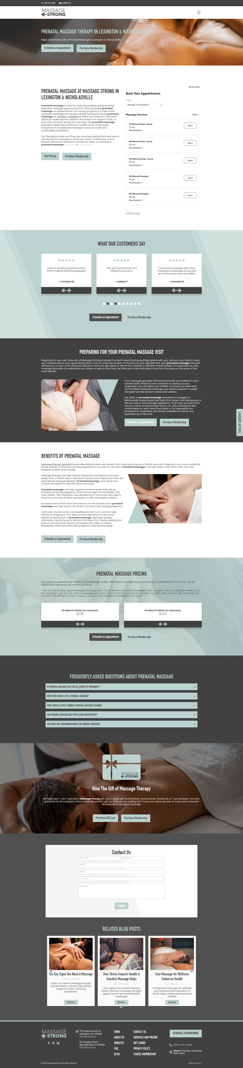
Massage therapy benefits (56, 464)
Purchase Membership (91, 48)
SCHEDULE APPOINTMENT (186, 1033)
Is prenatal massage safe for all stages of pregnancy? (73, 687)
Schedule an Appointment (57, 48)
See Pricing (50, 156)
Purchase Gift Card (105, 818)
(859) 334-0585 (49, 3)
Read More (71, 1002)
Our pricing (47, 582)
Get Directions (87, 1036)
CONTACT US (67, 3)
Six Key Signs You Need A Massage (71, 974)
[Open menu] (199, 12)
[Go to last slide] (51, 971)
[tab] (104, 303)
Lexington (69, 144)
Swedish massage (67, 116)
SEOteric (198, 1063)
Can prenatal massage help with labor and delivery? (72, 715)
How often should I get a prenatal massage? (68, 696)
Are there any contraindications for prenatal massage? (73, 724)
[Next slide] (192, 971)
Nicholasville (86, 144)
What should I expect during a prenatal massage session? (74, 705)
